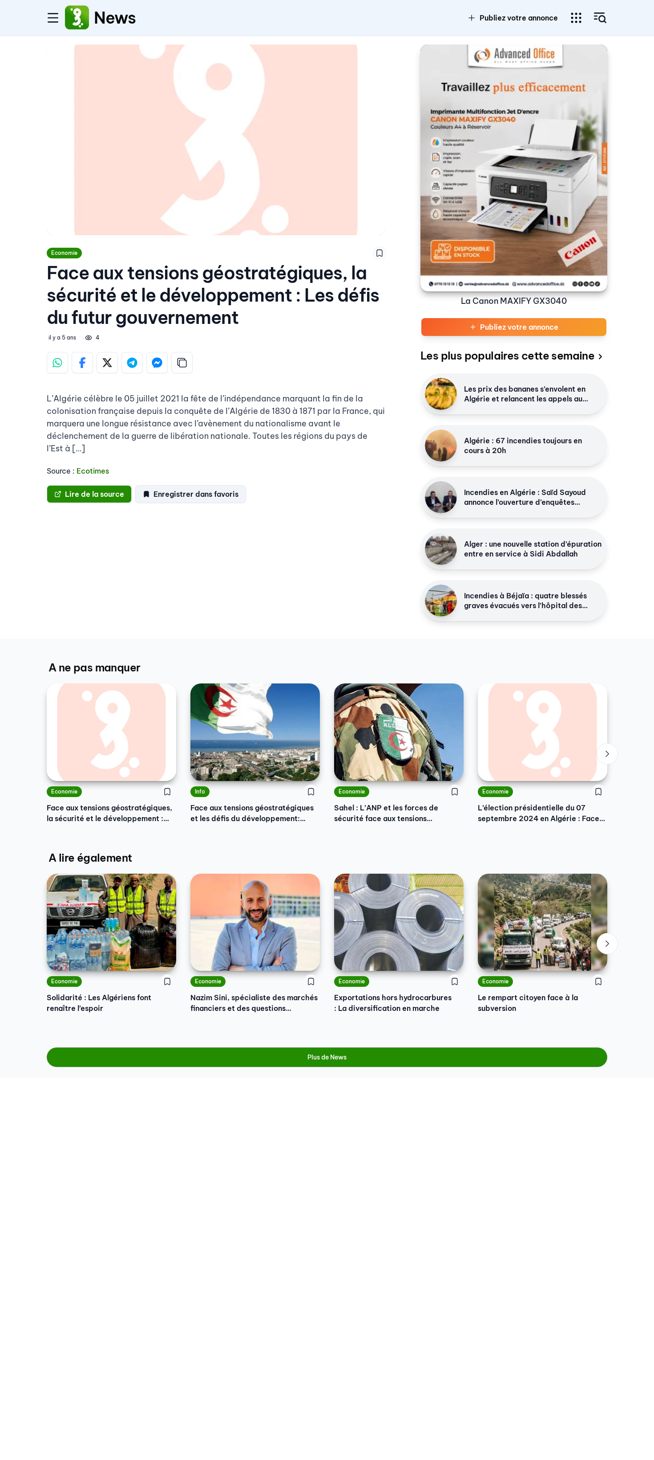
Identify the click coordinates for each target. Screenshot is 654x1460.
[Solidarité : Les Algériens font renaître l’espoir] (111, 922)
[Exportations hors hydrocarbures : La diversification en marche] (399, 922)
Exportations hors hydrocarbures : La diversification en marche (393, 1003)
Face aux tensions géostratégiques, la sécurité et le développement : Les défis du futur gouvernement (109, 813)
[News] (77, 17)
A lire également (90, 857)
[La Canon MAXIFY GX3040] (513, 168)
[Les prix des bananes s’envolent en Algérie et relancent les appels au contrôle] (441, 394)
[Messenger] (157, 362)
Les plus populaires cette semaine (507, 355)
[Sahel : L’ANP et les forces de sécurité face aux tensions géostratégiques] (399, 732)
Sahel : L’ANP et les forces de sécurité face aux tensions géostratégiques (386, 813)
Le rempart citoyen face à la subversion (528, 1003)
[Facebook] (82, 362)
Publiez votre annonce (519, 17)
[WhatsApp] (57, 362)
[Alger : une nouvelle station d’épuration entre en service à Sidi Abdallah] (441, 549)
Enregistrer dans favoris (195, 494)
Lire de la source (94, 494)
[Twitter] (107, 362)
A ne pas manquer (94, 667)
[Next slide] (607, 754)
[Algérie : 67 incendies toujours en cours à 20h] (441, 445)
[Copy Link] (182, 362)
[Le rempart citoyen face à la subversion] (542, 922)
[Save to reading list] (379, 253)
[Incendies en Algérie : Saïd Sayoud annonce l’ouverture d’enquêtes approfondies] (441, 497)
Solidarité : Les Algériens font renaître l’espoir (99, 1003)
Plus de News (327, 1057)
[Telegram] (132, 362)
